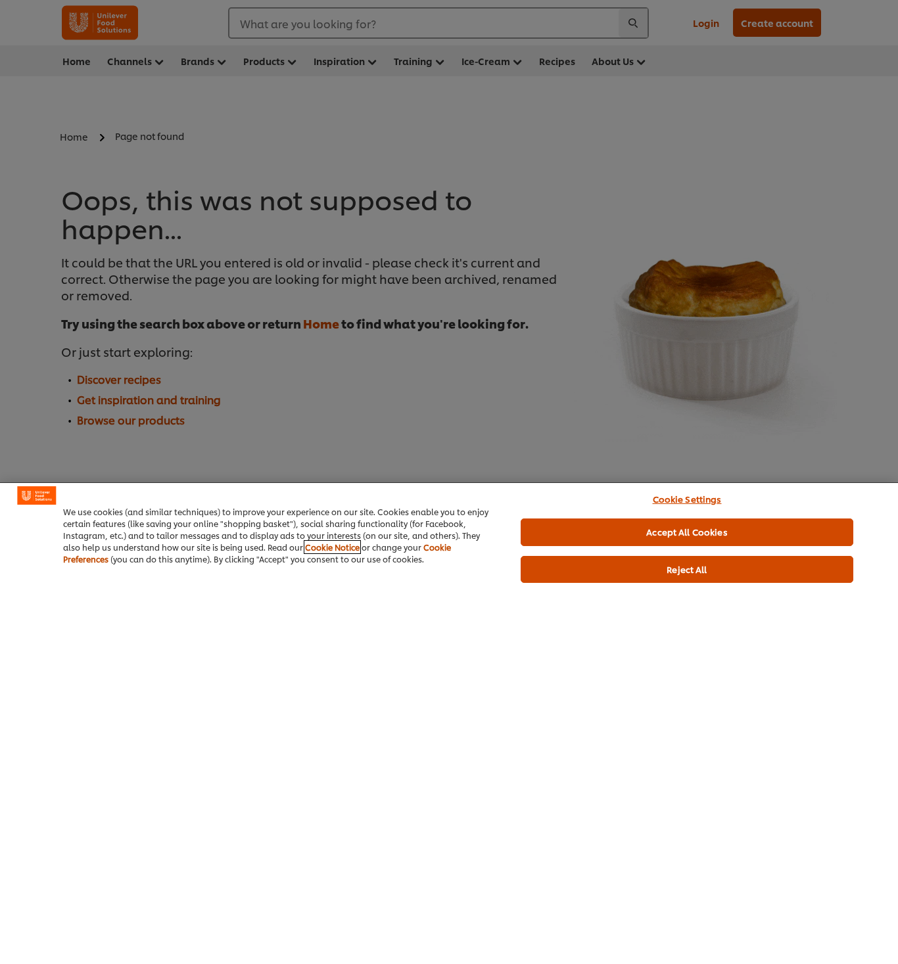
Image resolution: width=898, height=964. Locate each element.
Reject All (687, 569)
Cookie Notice (332, 547)
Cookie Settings (687, 499)
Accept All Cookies (686, 532)
